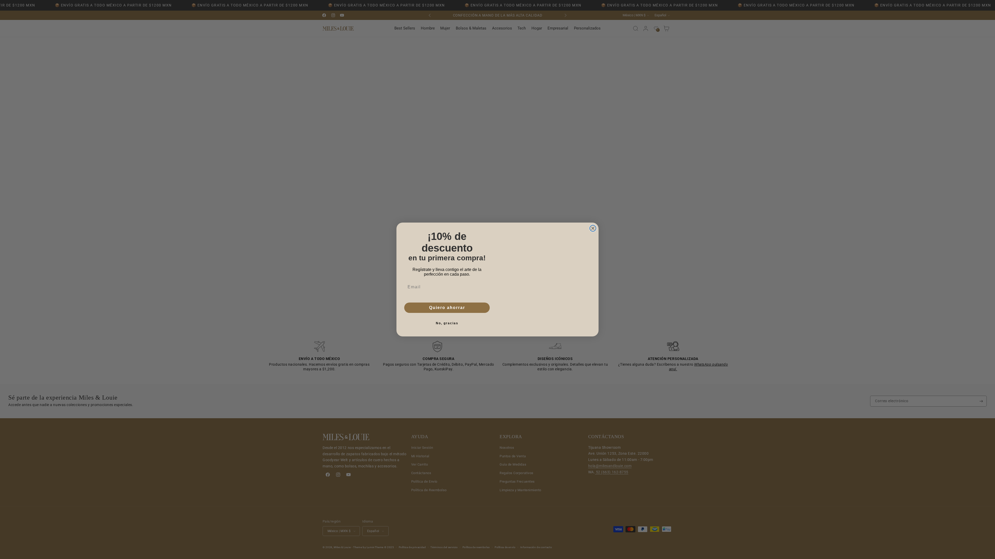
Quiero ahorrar (447, 307)
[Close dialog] (593, 221)
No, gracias (447, 323)
